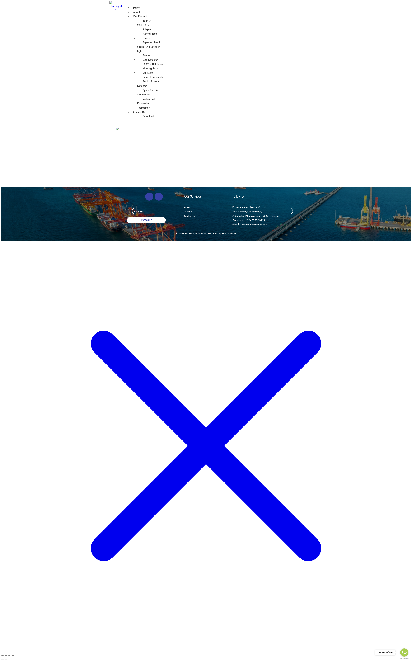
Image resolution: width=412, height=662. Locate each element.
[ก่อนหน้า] (2, 659)
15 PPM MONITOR (144, 23)
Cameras (147, 38)
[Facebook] (149, 197)
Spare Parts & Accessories (147, 92)
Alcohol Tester (150, 34)
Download (148, 116)
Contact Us (139, 112)
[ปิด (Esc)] (2, 655)
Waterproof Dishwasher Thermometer (146, 103)
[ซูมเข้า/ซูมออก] (12, 655)
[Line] (159, 197)
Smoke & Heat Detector (148, 84)
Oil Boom (148, 73)
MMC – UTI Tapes (153, 64)
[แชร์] (6, 655)
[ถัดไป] (6, 659)
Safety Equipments (153, 77)
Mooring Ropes (151, 68)
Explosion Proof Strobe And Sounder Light (148, 47)
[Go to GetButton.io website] (404, 659)
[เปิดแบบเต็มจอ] (9, 655)
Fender (146, 55)
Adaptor (147, 29)
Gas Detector (150, 60)
